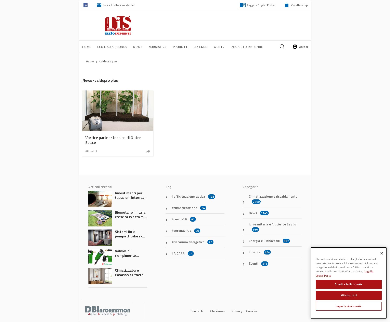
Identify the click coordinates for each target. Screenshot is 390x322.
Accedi (303, 47)
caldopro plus (108, 61)
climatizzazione (189, 207)
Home (86, 46)
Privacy (237, 311)
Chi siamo (217, 311)
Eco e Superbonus (112, 46)
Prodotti (180, 46)
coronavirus (186, 230)
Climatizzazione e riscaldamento (273, 199)
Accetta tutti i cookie (348, 284)
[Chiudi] (381, 253)
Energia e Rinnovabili (269, 240)
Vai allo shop (299, 5)
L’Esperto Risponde (247, 46)
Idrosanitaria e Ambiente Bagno (272, 227)
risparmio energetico (193, 241)
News (137, 46)
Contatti (197, 311)
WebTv (219, 46)
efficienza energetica (194, 196)
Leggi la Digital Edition (261, 5)
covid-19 (184, 219)
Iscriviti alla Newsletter (119, 5)
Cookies (252, 311)
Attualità (91, 151)
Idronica (259, 252)
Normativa (157, 46)
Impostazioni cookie (348, 306)
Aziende (200, 46)
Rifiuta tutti (349, 295)
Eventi (258, 263)
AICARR (183, 253)
